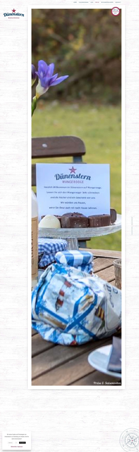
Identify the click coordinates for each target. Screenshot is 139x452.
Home (75, 2)
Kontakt (117, 2)
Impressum (20, 446)
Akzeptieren (22, 442)
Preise (97, 2)
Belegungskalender (107, 2)
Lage (92, 2)
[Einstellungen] (16, 443)
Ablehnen (10, 442)
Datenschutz (14, 446)
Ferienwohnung (83, 2)
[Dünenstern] (14, 12)
